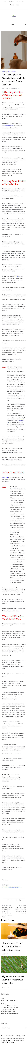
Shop (17, 5)
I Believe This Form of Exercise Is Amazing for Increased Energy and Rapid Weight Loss (7, 912)
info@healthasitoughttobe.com (9, 1000)
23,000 (16, 276)
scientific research (9, 125)
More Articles (20, 1)
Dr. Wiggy (11, 1)
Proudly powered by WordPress (10, 1040)
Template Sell (10, 1042)
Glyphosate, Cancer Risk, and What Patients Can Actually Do (13, 979)
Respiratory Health (13, 71)
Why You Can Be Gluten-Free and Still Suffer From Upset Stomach (20, 910)
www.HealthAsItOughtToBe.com (11, 887)
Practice (12, 5)
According (5, 477)
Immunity (4, 71)
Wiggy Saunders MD (15, 88)
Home (5, 1)
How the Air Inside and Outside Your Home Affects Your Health (12, 946)
